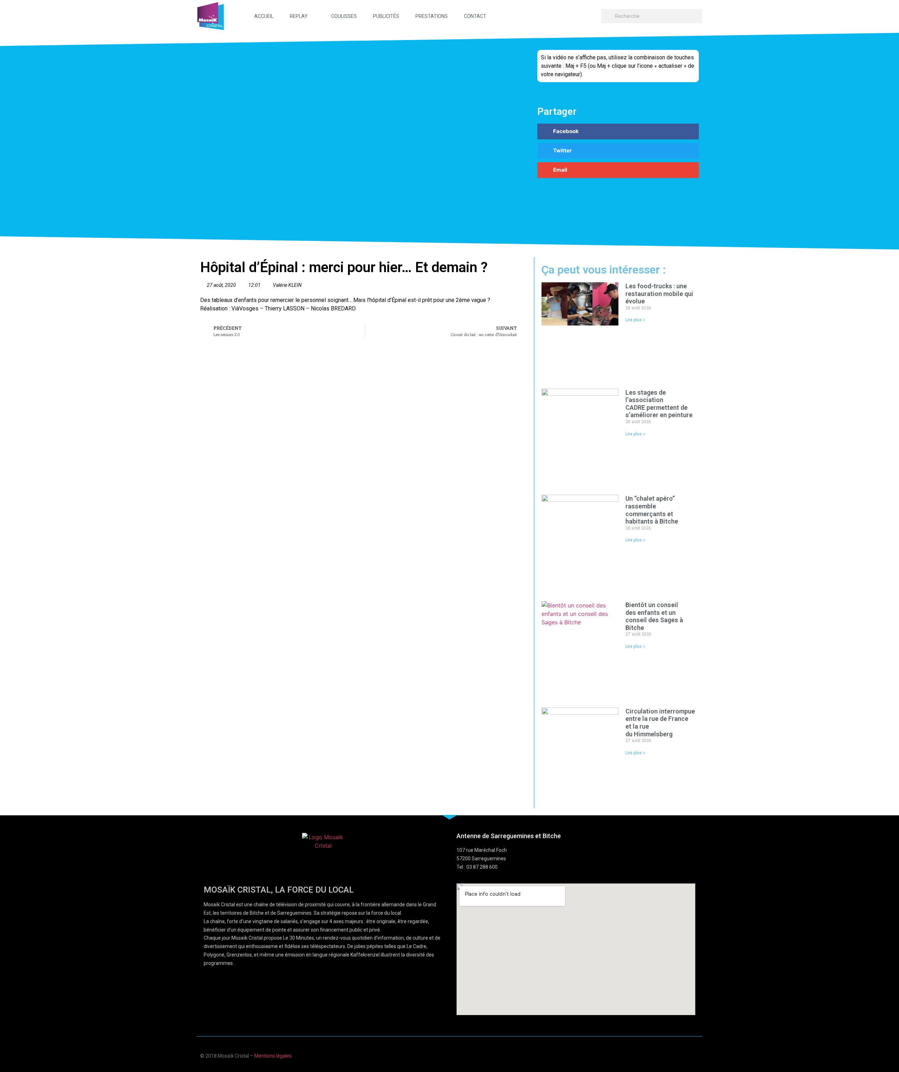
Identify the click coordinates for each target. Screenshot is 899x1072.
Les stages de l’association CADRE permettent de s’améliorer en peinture (659, 404)
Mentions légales (273, 1056)
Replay (299, 16)
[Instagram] (696, 1055)
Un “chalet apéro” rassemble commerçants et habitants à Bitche (652, 510)
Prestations (431, 16)
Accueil (264, 16)
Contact (475, 16)
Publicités (386, 16)
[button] (618, 131)
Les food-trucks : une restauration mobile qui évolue (659, 293)
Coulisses (344, 16)
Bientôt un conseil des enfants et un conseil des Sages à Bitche (654, 616)
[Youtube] (668, 1055)
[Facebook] (655, 1055)
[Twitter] (682, 1055)
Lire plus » (635, 319)
